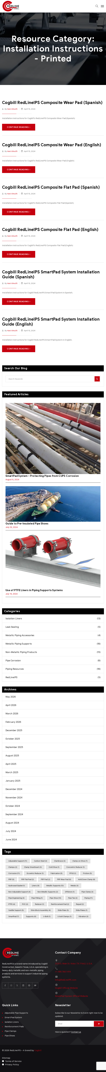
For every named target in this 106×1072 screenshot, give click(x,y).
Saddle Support (16, 910)
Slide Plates (81, 910)
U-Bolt (47, 916)
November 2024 (14, 797)
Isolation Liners (53, 618)
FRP (11, 879)
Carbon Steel (40, 861)
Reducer (39, 904)
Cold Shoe (54, 867)
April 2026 (11, 705)
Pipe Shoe (55, 898)
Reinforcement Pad (60, 904)
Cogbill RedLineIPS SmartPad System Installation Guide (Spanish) (51, 274)
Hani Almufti (12, 109)
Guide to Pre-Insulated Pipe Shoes (27, 523)
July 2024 (11, 831)
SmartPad (13, 916)
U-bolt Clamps (64, 916)
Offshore (70, 892)
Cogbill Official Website (66, 988)
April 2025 (11, 764)
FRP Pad (45, 879)
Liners (35, 885)
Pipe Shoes (10, 1035)
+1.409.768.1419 (63, 972)
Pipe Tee (72, 898)
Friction (87, 873)
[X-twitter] (17, 985)
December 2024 (14, 789)
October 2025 (13, 738)
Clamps (12, 867)
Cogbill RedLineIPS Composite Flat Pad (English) (50, 229)
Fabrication (56, 873)
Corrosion (14, 873)
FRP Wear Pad (64, 879)
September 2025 (14, 747)
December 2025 (14, 730)
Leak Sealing (53, 627)
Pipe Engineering (16, 898)
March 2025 (12, 772)
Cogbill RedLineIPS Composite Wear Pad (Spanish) (52, 102)
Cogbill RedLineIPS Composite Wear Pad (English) (51, 144)
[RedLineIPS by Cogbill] (11, 6)
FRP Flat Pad (27, 879)
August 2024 (12, 822)
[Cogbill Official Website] (56, 984)
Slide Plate (63, 910)
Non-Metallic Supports (48, 892)
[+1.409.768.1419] (56, 968)
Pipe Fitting (37, 898)
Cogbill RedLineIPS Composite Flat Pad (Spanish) (51, 187)
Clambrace (59, 861)
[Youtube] (35, 985)
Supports (31, 916)
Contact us (76, 1032)
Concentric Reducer (75, 867)
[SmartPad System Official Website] (56, 993)
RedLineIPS (53, 677)
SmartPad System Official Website (71, 996)
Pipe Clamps (10, 1031)
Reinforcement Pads (14, 1026)
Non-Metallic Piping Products (53, 652)
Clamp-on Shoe (80, 861)
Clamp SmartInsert (33, 867)
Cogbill (38, 1050)
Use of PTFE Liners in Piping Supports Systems (34, 590)
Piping (88, 898)
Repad (80, 904)
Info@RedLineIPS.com (65, 980)
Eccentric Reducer (35, 873)
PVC (25, 904)
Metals (74, 885)
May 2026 (11, 696)
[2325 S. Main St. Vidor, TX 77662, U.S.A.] (56, 960)
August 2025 (12, 755)
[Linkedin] (23, 985)
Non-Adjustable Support (19, 892)
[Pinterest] (29, 985)
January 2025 (13, 780)
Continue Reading (18, 127)
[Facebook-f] (5, 985)
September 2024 (14, 814)
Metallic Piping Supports (53, 643)
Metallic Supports (55, 885)
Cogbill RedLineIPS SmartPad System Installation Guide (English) (51, 322)
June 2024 (11, 839)
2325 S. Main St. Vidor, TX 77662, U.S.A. (74, 963)
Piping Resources (53, 669)
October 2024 (13, 806)
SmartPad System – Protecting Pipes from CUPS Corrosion (42, 475)
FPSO (72, 873)
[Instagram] (11, 985)
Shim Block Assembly (41, 910)
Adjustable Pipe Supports (16, 1013)
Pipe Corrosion (53, 660)
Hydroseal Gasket (16, 885)
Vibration (83, 916)
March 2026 (12, 713)
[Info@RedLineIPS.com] (56, 976)
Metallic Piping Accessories (53, 635)
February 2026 (13, 722)
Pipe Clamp (87, 892)
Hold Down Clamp (86, 879)
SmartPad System (13, 1017)
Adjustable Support (17, 861)
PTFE (11, 904)
